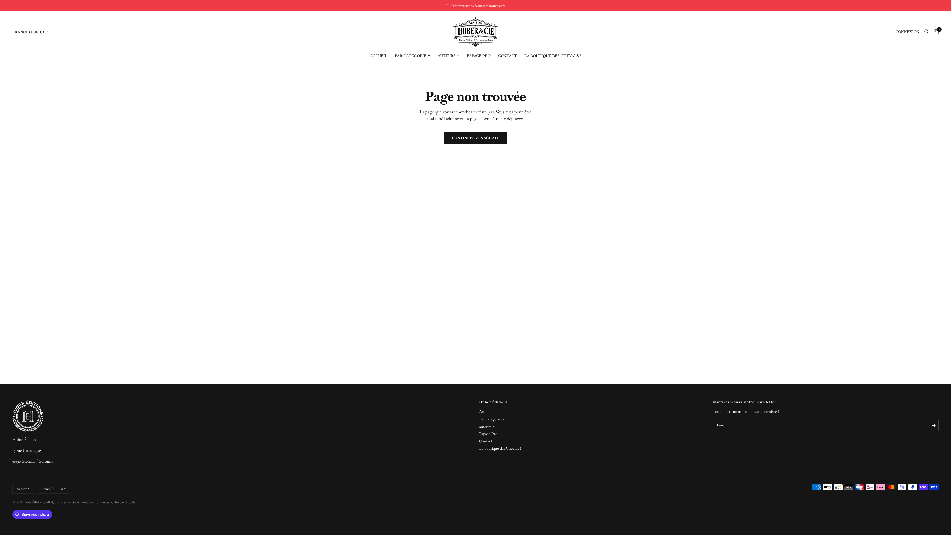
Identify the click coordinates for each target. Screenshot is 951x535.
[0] (935, 32)
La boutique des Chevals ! (552, 56)
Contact (507, 56)
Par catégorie (410, 56)
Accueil (378, 56)
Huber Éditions (493, 402)
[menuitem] (379, 56)
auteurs (447, 56)
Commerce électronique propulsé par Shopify (104, 502)
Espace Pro (479, 56)
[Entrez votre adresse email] (934, 425)
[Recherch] (926, 32)
